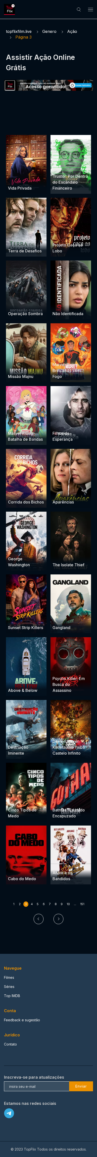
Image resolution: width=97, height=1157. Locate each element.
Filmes (9, 977)
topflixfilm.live (19, 31)
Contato (10, 1044)
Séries (9, 986)
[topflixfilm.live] (10, 9)
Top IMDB (12, 996)
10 (68, 904)
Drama (14, 178)
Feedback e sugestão (22, 1020)
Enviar (81, 1086)
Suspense (30, 178)
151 (82, 904)
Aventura (60, 167)
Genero (49, 31)
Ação (72, 31)
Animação (72, 800)
